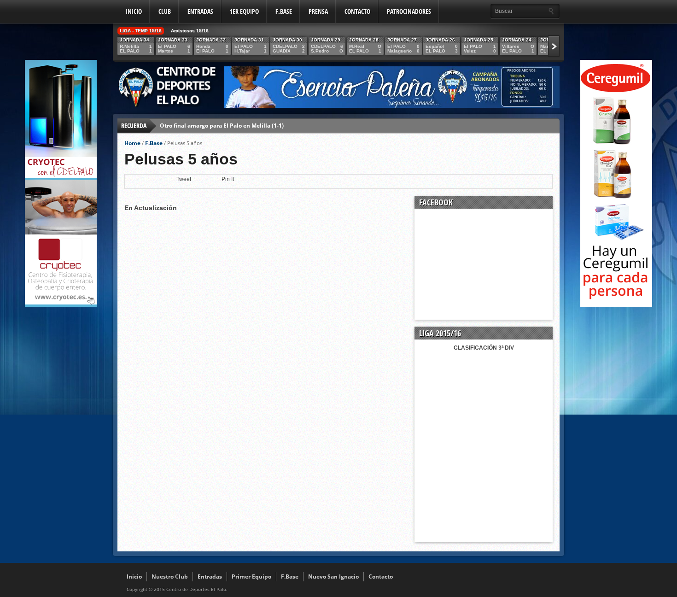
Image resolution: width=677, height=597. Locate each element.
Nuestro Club (170, 576)
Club (164, 11)
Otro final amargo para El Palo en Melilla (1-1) (222, 125)
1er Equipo (244, 11)
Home (132, 143)
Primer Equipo (251, 576)
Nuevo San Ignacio (333, 576)
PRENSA (318, 11)
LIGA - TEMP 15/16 (141, 30)
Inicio (134, 11)
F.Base (283, 11)
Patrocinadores (409, 11)
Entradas (200, 11)
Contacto (357, 11)
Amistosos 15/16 (190, 30)
